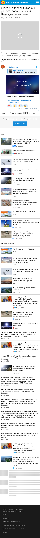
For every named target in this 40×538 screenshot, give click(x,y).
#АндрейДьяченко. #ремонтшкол (24, 150)
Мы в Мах (27, 425)
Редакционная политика (11, 522)
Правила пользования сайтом (13, 529)
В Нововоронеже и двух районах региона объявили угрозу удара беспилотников (24, 180)
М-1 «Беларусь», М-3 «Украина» (24, 211)
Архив (4, 532)
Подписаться (20, 123)
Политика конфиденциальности (13, 525)
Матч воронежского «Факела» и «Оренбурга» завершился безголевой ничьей (26, 222)
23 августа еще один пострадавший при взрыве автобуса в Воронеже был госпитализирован (25, 191)
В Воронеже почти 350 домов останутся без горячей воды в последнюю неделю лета (23, 233)
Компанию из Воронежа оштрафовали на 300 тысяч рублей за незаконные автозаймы (25, 202)
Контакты (5, 518)
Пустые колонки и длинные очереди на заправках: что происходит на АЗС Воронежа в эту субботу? (26, 141)
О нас (4, 515)
